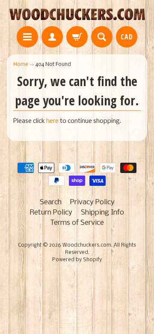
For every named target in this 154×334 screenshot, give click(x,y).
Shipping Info (102, 213)
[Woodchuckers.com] (77, 14)
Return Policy (51, 213)
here (52, 121)
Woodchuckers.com (86, 245)
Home (20, 64)
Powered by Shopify (77, 259)
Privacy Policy (92, 202)
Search (51, 202)
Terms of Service (77, 223)
